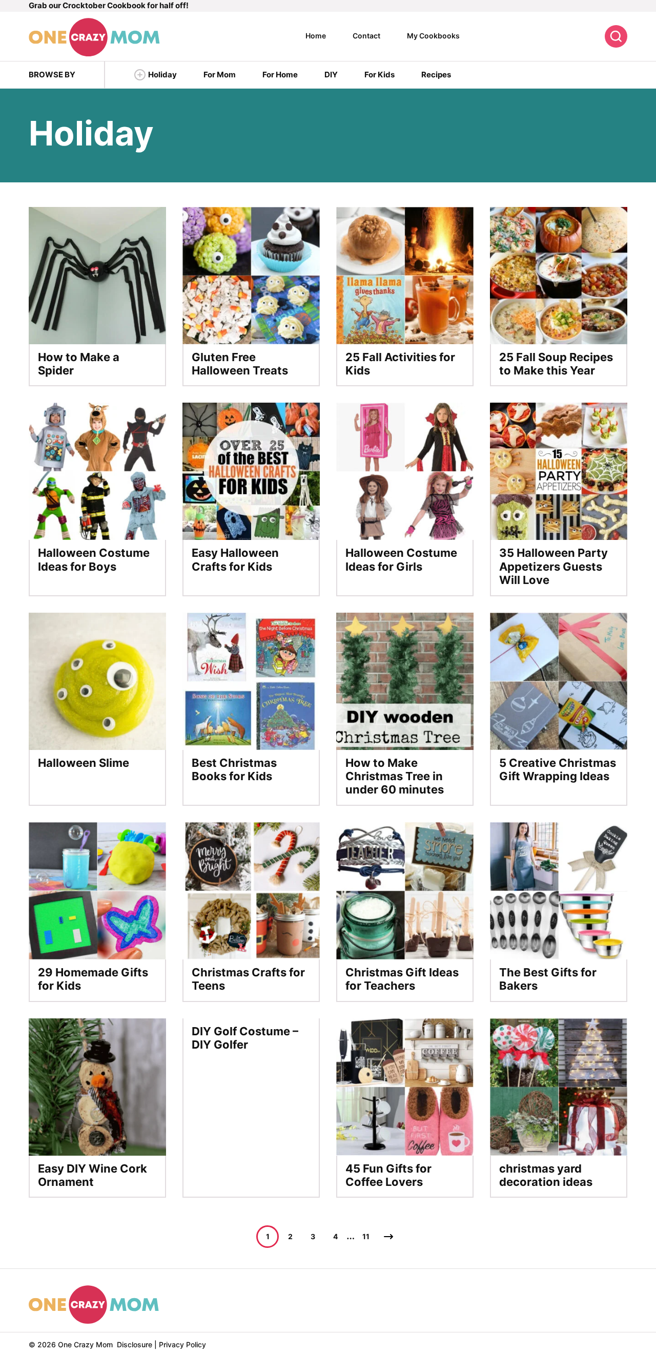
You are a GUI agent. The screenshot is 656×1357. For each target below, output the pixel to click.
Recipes (436, 74)
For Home (280, 74)
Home (315, 35)
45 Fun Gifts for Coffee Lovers (388, 1175)
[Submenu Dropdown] (140, 75)
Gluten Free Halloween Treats (240, 363)
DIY (331, 74)
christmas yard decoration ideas (545, 1175)
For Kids (379, 74)
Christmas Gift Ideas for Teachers (402, 979)
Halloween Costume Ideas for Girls (401, 559)
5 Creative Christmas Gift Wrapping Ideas (557, 769)
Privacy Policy (182, 1344)
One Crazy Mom (94, 37)
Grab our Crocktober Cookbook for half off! (109, 5)
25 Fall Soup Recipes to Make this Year (556, 363)
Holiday (162, 74)
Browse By (52, 74)
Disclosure (134, 1344)
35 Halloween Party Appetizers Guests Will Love (553, 566)
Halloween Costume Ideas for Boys (94, 559)
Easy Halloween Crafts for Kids (235, 559)
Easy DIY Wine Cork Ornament (92, 1175)
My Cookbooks (433, 35)
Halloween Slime (83, 762)
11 (366, 1236)
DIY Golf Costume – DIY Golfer (245, 1038)
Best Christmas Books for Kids (234, 769)
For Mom (219, 74)
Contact (366, 35)
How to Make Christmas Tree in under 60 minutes (394, 776)
